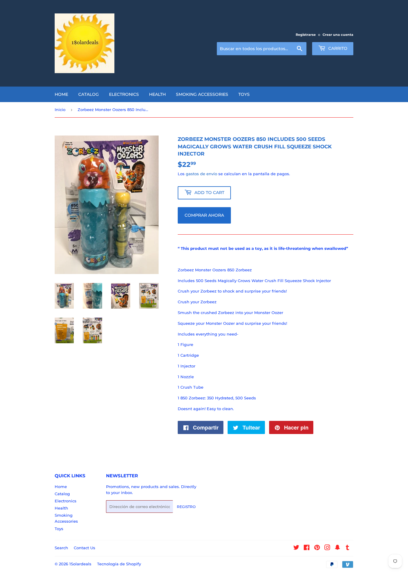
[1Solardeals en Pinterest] (317, 548)
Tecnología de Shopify (119, 563)
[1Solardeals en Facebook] (306, 548)
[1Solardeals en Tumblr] (347, 548)
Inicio (60, 109)
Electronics (124, 94)
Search (61, 547)
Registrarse (306, 35)
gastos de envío (201, 173)
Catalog (88, 94)
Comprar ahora (204, 215)
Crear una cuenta (338, 35)
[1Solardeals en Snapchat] (337, 548)
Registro (186, 506)
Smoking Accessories (202, 94)
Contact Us (84, 547)
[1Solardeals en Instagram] (327, 548)
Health (157, 94)
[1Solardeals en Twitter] (296, 548)
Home (61, 94)
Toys (244, 94)
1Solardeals (80, 563)
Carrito (337, 48)
